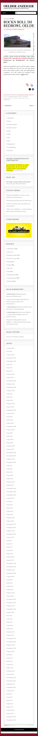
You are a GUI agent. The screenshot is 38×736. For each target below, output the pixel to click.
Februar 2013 (11, 710)
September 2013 (11, 687)
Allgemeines (10, 118)
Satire (8, 137)
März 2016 (10, 589)
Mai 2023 (9, 371)
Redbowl (6, 58)
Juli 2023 (9, 364)
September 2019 (11, 462)
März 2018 (10, 514)
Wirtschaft (10, 150)
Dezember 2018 (11, 488)
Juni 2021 (10, 416)
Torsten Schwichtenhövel (15, 29)
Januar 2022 (10, 407)
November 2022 (11, 381)
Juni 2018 (10, 505)
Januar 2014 (10, 674)
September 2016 (11, 573)
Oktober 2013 (11, 684)
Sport (8, 141)
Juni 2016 (10, 580)
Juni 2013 (10, 697)
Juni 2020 (10, 433)
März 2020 (10, 443)
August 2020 (10, 430)
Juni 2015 (10, 619)
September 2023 (11, 361)
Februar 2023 (11, 374)
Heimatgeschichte (12, 124)
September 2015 (11, 609)
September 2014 (11, 648)
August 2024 (10, 355)
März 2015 (10, 629)
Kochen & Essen (12, 128)
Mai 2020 (9, 436)
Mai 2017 (9, 547)
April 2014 (10, 664)
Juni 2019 (10, 469)
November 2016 (11, 567)
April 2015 (10, 625)
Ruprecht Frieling (12, 320)
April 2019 (10, 475)
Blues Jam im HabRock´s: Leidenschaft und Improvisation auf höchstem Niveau (18, 314)
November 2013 (11, 681)
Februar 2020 (11, 446)
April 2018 (10, 511)
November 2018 (11, 492)
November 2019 (11, 456)
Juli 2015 (9, 615)
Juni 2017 (10, 544)
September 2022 (11, 387)
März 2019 (10, 478)
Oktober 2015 (11, 606)
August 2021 (10, 413)
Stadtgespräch (11, 144)
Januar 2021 (10, 423)
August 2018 (10, 498)
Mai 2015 (9, 622)
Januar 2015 (10, 635)
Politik (9, 134)
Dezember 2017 (11, 524)
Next (32, 105)
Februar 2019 (11, 482)
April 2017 (10, 550)
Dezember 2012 (11, 717)
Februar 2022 (11, 403)
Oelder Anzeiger (19, 6)
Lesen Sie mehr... (18, 170)
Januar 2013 (10, 713)
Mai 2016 (9, 583)
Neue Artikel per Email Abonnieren (16, 184)
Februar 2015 (11, 632)
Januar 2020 (10, 449)
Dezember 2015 (11, 599)
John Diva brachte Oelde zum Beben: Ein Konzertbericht (17, 301)
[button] (30, 89)
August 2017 (10, 537)
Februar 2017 (11, 557)
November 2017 (11, 527)
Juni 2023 (10, 368)
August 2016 (10, 576)
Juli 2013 (9, 694)
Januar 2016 (10, 596)
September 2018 (11, 495)
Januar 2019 (10, 485)
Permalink (7, 99)
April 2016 (10, 586)
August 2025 (10, 348)
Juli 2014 (9, 655)
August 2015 (10, 612)
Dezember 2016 (11, 563)
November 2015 (11, 602)
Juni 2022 (10, 394)
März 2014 (10, 668)
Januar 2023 (10, 377)
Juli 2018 (9, 501)
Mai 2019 (9, 472)
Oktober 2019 (11, 459)
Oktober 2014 (11, 645)
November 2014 (11, 642)
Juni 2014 (10, 658)
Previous (7, 105)
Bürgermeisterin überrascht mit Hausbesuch (19, 200)
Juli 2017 (9, 540)
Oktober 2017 (11, 531)
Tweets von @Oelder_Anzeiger (15, 337)
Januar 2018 (10, 521)
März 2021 (10, 420)
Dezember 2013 (11, 677)
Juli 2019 (9, 465)
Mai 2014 (9, 661)
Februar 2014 (11, 671)
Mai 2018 (9, 508)
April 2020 (10, 439)
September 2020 (11, 426)
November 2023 (11, 358)
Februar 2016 (11, 593)
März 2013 (10, 707)
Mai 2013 (9, 700)
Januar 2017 (10, 560)
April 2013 (10, 704)
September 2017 (11, 534)
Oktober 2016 (11, 570)
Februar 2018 (11, 518)
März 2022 (10, 400)
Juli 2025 (9, 351)
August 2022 (10, 390)
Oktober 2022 (11, 384)
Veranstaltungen (23, 95)
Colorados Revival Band (19, 58)
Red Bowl (25, 96)
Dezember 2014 (11, 638)
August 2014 (10, 651)
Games (9, 121)
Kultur (9, 131)
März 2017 (10, 553)
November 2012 (11, 720)
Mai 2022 (9, 397)
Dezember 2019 (11, 452)
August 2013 (10, 690)
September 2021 (11, 410)
